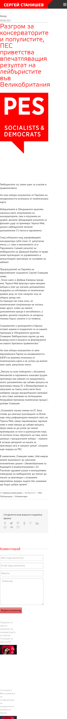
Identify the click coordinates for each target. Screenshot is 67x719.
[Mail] (18, 527)
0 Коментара (21, 496)
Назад (3, 16)
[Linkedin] (37, 523)
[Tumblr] (24, 523)
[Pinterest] (17, 523)
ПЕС (40, 492)
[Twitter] (11, 523)
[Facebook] (5, 523)
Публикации (6, 496)
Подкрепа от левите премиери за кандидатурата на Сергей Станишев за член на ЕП (8, 632)
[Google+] (30, 523)
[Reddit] (5, 527)
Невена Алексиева (12, 492)
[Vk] (11, 527)
